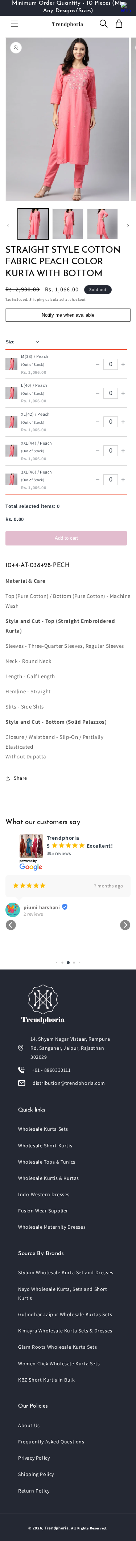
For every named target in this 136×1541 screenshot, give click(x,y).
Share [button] (20, 778)
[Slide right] (128, 225)
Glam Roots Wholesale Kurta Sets (57, 1347)
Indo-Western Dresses (44, 1194)
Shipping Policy (36, 1474)
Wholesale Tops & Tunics (46, 1162)
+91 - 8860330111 (51, 1070)
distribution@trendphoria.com (69, 1083)
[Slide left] (8, 225)
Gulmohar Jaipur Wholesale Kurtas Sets (65, 1314)
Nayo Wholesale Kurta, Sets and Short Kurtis (62, 1293)
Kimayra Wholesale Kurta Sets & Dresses (65, 1330)
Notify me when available (68, 315)
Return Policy (34, 1491)
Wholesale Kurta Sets (43, 1129)
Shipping (37, 299)
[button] (14, 24)
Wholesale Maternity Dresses (52, 1227)
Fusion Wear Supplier (43, 1210)
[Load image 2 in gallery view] (67, 224)
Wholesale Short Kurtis (45, 1145)
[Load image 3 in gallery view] (102, 224)
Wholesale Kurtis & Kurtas (48, 1178)
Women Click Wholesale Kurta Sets (59, 1363)
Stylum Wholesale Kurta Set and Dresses (66, 1272)
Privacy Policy (34, 1458)
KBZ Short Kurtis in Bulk (46, 1380)
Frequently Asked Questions (51, 1441)
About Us (29, 1425)
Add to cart (66, 538)
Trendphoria (57, 1528)
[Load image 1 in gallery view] (33, 224)
